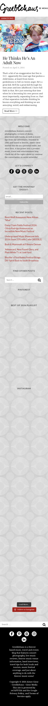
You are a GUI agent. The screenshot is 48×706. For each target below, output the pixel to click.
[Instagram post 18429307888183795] (24, 450)
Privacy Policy (17, 693)
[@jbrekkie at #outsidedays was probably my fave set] (24, 543)
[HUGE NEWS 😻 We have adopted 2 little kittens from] (24, 473)
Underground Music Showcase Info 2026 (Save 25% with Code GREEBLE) (23, 238)
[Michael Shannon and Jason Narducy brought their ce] (24, 566)
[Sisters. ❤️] (24, 404)
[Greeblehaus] (19, 8)
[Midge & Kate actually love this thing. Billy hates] (24, 427)
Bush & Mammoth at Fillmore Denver (23, 244)
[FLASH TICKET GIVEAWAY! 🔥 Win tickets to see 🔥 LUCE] (24, 589)
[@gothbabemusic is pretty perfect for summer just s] (24, 497)
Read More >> (10, 111)
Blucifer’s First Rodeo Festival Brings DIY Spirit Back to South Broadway (22, 259)
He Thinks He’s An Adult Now (19, 60)
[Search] (39, 280)
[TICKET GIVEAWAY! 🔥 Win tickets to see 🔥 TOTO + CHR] (24, 520)
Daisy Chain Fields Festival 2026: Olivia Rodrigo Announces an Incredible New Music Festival (21, 228)
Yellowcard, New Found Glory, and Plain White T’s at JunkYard (21, 251)
